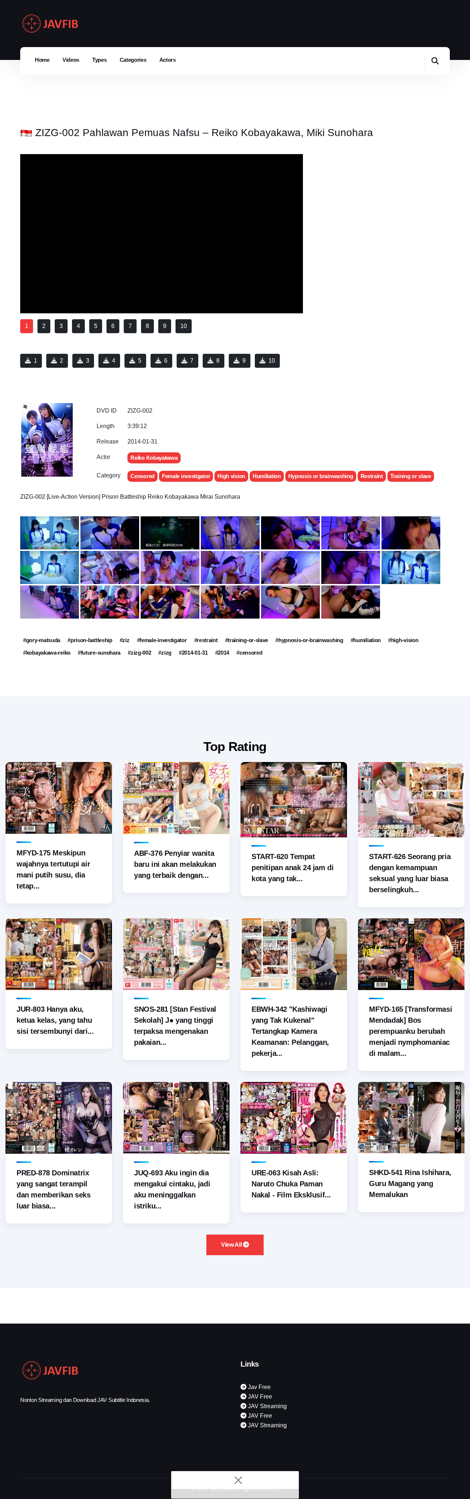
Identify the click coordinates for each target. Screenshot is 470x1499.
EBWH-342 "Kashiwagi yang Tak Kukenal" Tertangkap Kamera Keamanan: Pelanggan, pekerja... (290, 1031)
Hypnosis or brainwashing (320, 476)
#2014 (222, 652)
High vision (231, 476)
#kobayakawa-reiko (46, 652)
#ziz (125, 640)
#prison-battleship (90, 640)
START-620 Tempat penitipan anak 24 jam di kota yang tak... (292, 867)
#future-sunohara (99, 652)
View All (232, 1245)
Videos (70, 60)
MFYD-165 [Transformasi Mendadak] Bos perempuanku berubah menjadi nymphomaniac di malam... (410, 1031)
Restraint (372, 476)
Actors (167, 60)
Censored (142, 476)
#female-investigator (162, 640)
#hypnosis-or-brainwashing (309, 640)
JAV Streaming (266, 1406)
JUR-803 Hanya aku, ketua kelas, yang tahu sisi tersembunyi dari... (55, 1020)
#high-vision (403, 640)
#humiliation (366, 640)
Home (42, 60)
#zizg (164, 652)
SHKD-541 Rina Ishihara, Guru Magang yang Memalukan (410, 1183)
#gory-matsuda (41, 640)
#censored (249, 652)
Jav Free (258, 1387)
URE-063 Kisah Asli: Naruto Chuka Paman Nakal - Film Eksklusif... (291, 1184)
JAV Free (259, 1396)
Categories (133, 60)
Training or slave (410, 476)
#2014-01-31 (193, 652)
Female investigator (186, 476)
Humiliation (267, 476)
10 (271, 360)
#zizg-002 (139, 652)
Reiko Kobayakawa (153, 458)
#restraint (206, 640)
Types (99, 60)
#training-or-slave (246, 640)
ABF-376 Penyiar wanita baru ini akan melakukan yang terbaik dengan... (175, 864)
